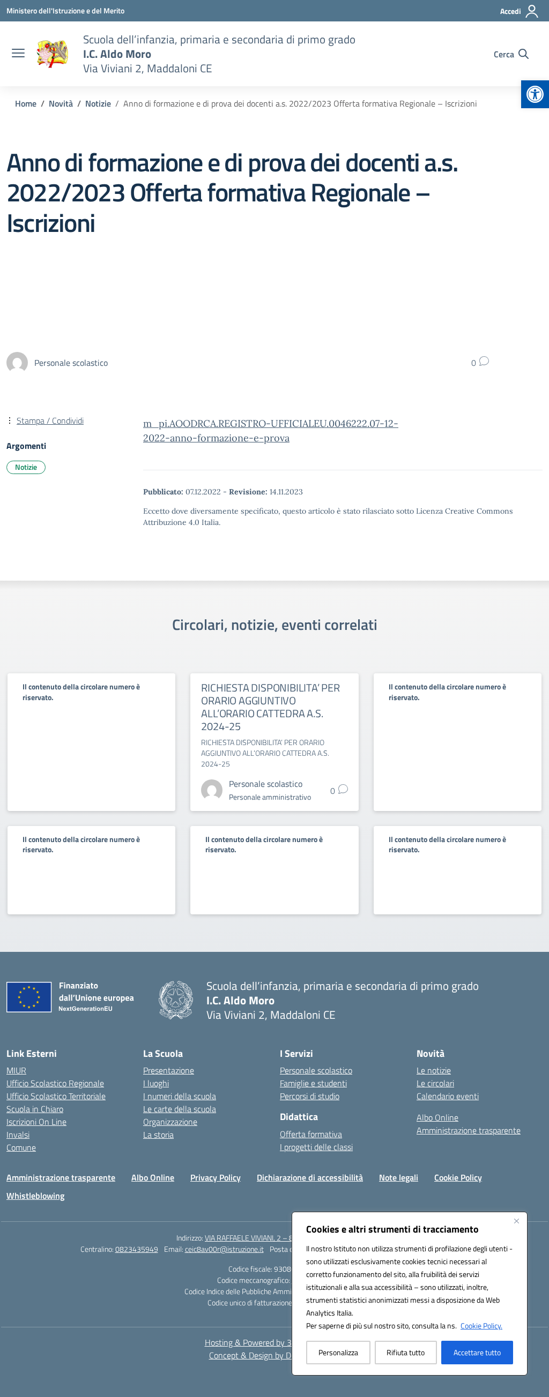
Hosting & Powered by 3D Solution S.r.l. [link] (275, 1342)
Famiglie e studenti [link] (313, 1083)
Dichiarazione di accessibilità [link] (310, 1177)
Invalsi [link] (17, 1134)
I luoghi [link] (156, 1083)
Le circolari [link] (435, 1083)
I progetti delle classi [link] (316, 1146)
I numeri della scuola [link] (179, 1096)
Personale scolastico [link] (316, 1070)
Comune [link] (21, 1147)
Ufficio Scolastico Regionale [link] (55, 1083)
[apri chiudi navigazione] (18, 54)
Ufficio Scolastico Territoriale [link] (56, 1096)
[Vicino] (516, 1220)
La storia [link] (158, 1134)
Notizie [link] (26, 466)
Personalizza (338, 1352)
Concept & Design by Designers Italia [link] (274, 1355)
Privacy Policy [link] (215, 1177)
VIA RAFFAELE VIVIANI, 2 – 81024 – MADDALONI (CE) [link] (289, 1237)
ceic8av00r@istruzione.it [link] (224, 1249)
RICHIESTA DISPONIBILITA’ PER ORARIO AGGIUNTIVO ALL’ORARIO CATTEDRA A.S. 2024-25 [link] (270, 706)
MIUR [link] (16, 1070)
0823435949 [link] (136, 1249)
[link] (535, 94)
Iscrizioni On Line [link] (36, 1121)
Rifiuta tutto (406, 1352)
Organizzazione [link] (170, 1121)
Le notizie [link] (434, 1070)
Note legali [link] (398, 1177)
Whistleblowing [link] (35, 1195)
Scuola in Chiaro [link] (34, 1108)
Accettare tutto (477, 1352)
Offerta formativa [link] (311, 1134)
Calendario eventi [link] (448, 1096)
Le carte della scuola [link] (179, 1108)
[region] (410, 1294)
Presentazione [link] (168, 1070)
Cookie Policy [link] (458, 1177)
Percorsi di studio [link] (309, 1096)
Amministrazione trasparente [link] (469, 1130)
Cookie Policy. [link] (481, 1325)
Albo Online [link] (437, 1117)
